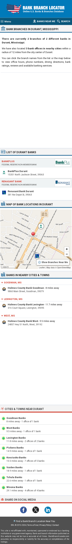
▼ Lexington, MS (11, 299)
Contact (55, 525)
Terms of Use (32, 525)
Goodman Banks (16, 418)
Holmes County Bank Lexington (26, 304)
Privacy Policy (45, 525)
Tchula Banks (14, 477)
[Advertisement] (36, 110)
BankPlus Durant (17, 171)
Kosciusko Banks (16, 457)
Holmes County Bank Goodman (26, 288)
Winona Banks (14, 487)
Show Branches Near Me (55, 262)
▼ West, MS (8, 315)
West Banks (13, 428)
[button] (33, 235)
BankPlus (8, 161)
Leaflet (42, 267)
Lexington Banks (16, 437)
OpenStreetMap (64, 267)
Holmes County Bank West (23, 321)
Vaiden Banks (14, 467)
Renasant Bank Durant (21, 191)
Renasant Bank (12, 181)
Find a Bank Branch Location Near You (35, 521)
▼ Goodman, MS (11, 282)
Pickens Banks (15, 447)
